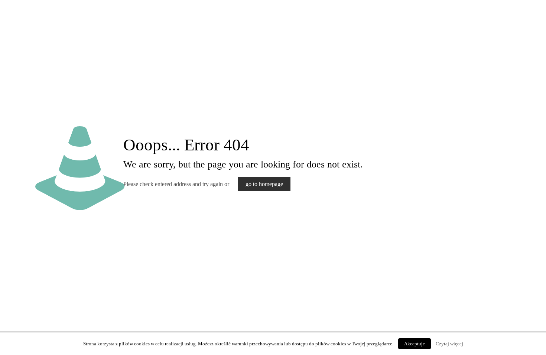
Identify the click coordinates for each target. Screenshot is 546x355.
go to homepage (264, 184)
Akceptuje (414, 343)
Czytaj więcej (449, 343)
